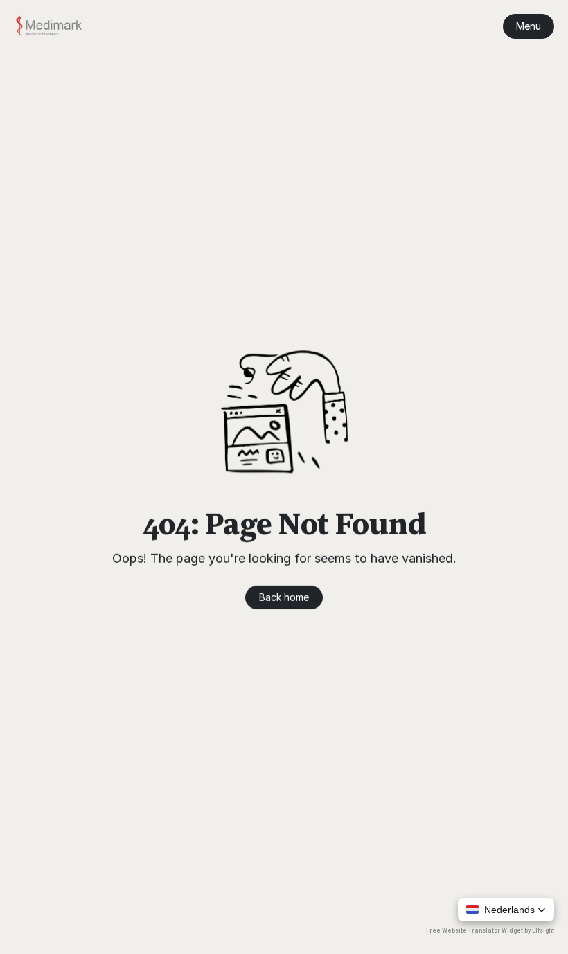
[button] (506, 909)
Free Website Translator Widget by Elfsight (490, 930)
